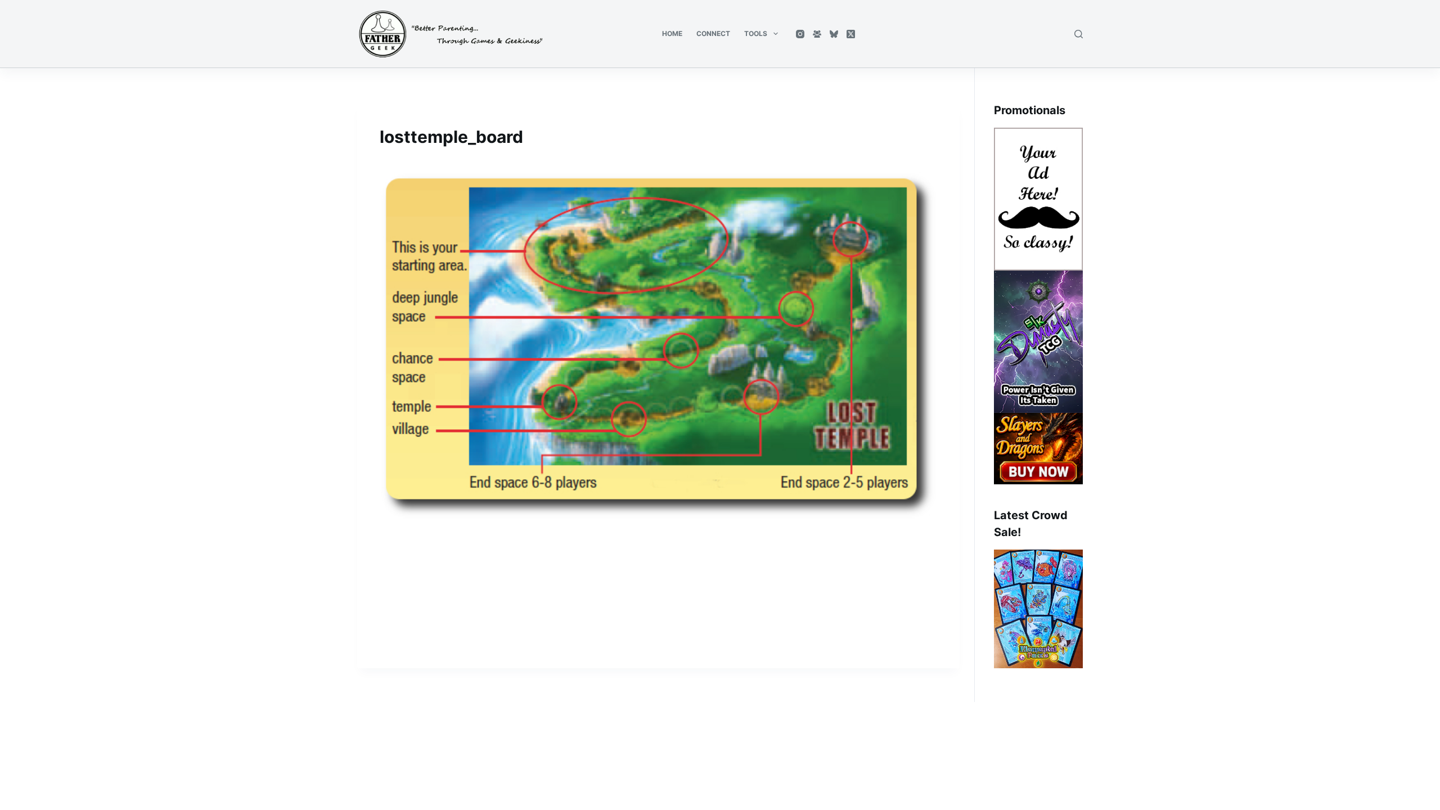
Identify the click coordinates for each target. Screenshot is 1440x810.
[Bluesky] (834, 34)
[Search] (1078, 34)
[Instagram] (800, 34)
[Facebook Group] (817, 34)
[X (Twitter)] (851, 34)
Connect (713, 33)
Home (672, 33)
